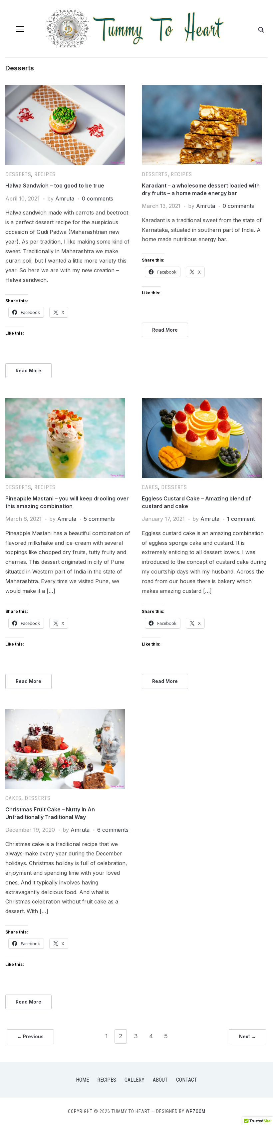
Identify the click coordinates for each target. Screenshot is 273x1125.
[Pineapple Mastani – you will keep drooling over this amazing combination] (65, 402)
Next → (247, 1036)
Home (82, 1080)
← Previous (30, 1036)
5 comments (99, 518)
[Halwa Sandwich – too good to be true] (65, 89)
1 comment (241, 518)
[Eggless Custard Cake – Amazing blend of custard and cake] (202, 402)
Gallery (134, 1080)
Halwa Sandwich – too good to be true (54, 185)
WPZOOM (195, 1111)
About (160, 1080)
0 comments (97, 198)
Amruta (64, 198)
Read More (28, 370)
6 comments (113, 829)
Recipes (45, 174)
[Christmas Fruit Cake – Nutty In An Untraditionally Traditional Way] (65, 713)
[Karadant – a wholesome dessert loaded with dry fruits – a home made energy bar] (202, 89)
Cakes (150, 487)
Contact (186, 1080)
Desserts (18, 174)
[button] (20, 29)
